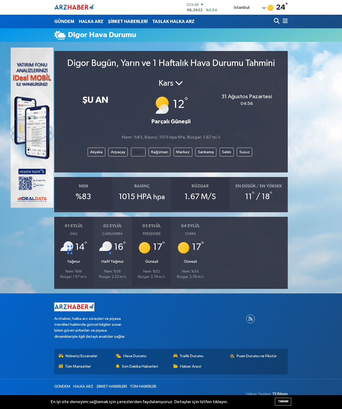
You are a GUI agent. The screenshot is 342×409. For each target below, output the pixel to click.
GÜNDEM (64, 21)
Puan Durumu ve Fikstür (257, 356)
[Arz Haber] (74, 7)
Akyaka (96, 152)
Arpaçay (118, 152)
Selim (226, 152)
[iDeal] (32, 127)
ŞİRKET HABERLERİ (128, 21)
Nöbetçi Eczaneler (81, 356)
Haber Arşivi (190, 366)
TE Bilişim (280, 394)
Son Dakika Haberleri (140, 366)
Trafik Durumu (191, 356)
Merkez (183, 152)
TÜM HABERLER (143, 386)
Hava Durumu (134, 356)
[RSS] (250, 318)
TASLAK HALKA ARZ (173, 21)
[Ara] (277, 21)
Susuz (244, 152)
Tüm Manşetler (78, 366)
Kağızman (159, 152)
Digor (138, 152)
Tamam (283, 401)
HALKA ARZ (91, 21)
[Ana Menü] (284, 21)
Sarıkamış (206, 152)
